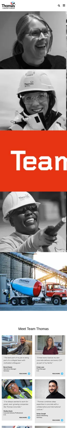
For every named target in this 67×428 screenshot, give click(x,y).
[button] (59, 6)
